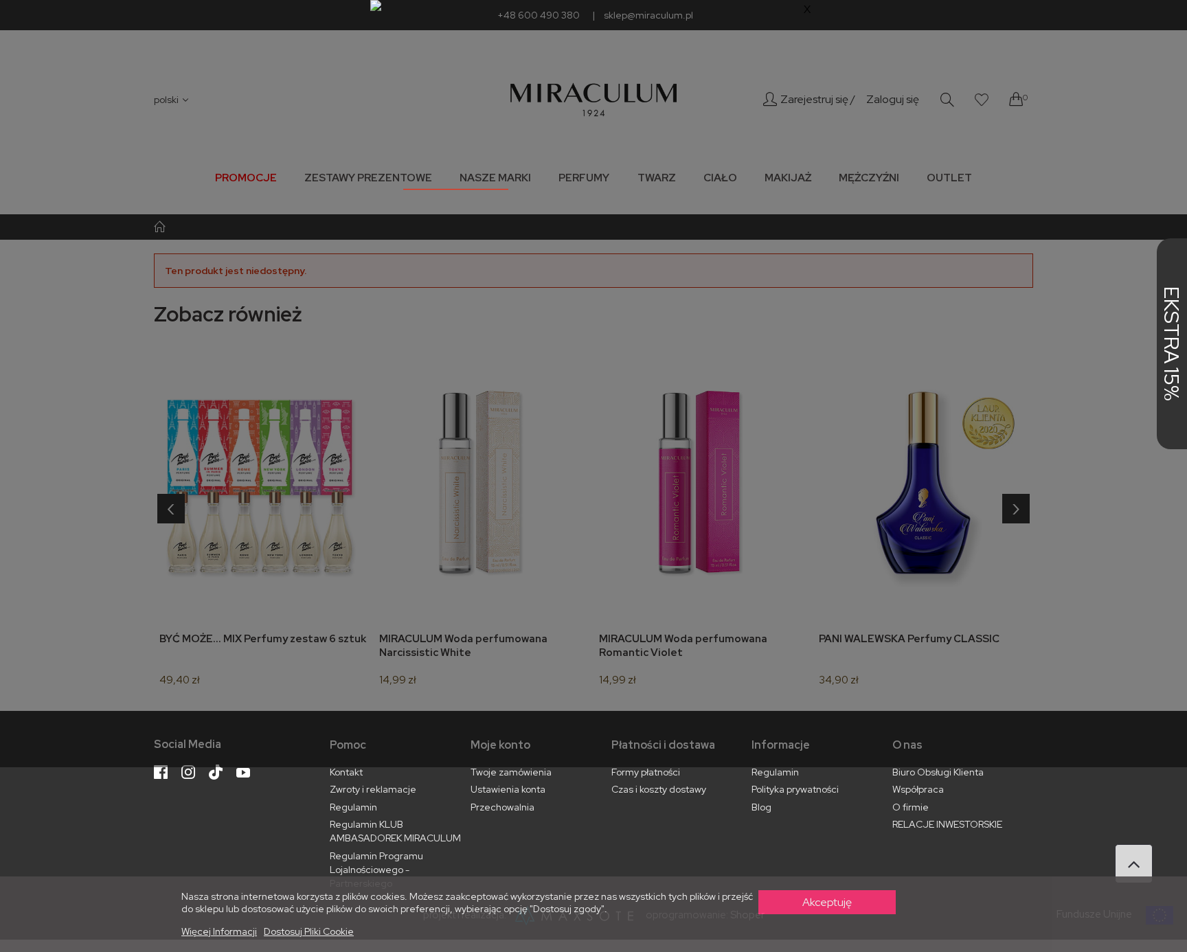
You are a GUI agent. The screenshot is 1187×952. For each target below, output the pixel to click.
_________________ (455, 183)
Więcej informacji (219, 931)
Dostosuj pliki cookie (309, 931)
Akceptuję (827, 902)
